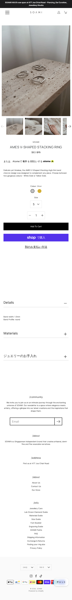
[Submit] (58, 421)
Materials (10, 333)
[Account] (59, 12)
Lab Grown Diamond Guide (36, 512)
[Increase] (42, 215)
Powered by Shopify (36, 591)
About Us (36, 483)
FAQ (36, 534)
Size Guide (36, 519)
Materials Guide (36, 515)
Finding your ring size (36, 544)
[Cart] (66, 12)
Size (36, 197)
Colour (36, 186)
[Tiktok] (40, 576)
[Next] (69, 126)
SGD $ (41, 567)
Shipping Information (36, 537)
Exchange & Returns (36, 541)
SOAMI (39, 589)
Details (8, 303)
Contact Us (36, 486)
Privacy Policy (36, 548)
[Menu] (7, 12)
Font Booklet (36, 523)
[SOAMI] (36, 12)
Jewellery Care (36, 508)
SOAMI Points (36, 530)
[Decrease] (30, 215)
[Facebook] (36, 576)
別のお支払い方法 (36, 247)
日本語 (25, 567)
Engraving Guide (36, 526)
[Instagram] (31, 576)
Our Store (36, 490)
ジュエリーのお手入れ (20, 356)
